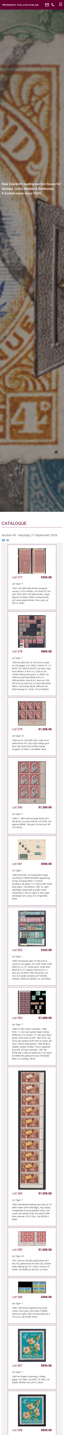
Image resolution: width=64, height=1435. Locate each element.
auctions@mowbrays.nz (47, 5)
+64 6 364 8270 (53, 5)
